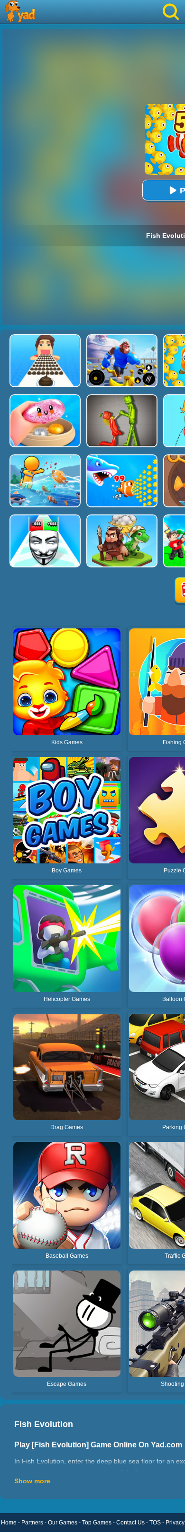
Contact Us (130, 1522)
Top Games (96, 1522)
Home (9, 1522)
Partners (32, 1522)
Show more (32, 1481)
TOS (155, 1522)
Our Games (62, 1522)
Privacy (175, 1522)
